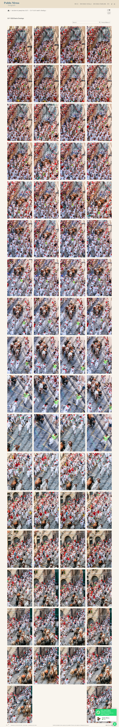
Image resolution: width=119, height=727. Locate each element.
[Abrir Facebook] (112, 4)
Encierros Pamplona (99, 4)
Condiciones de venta (32, 725)
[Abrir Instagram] (114, 4)
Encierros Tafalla (85, 4)
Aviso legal (25, 725)
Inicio (76, 4)
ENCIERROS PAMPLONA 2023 (20, 10)
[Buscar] (99, 22)
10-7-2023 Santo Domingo (38, 10)
